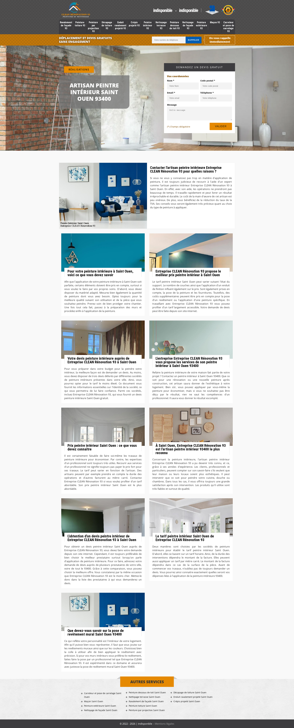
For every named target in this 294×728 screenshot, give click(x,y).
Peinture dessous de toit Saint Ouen (147, 692)
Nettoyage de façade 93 (188, 25)
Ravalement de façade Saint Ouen (146, 701)
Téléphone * (207, 92)
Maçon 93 (215, 22)
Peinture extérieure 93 (201, 25)
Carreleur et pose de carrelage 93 (228, 27)
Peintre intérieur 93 (147, 25)
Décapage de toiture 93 (107, 25)
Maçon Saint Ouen (93, 701)
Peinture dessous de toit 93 (175, 25)
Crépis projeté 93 (134, 24)
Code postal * (207, 80)
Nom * (170, 80)
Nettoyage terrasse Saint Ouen (144, 696)
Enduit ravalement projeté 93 (120, 25)
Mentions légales (164, 723)
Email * (171, 92)
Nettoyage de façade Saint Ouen (100, 710)
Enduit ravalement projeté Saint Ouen (193, 696)
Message (172, 104)
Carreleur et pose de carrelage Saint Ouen (102, 695)
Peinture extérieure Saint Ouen (100, 705)
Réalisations (79, 69)
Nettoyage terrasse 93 (161, 25)
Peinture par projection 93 (93, 27)
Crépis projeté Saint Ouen (186, 701)
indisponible (162, 10)
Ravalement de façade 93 (66, 25)
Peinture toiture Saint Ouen (143, 705)
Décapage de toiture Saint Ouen (189, 692)
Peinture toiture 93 (80, 24)
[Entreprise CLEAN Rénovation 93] (76, 10)
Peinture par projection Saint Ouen (147, 710)
